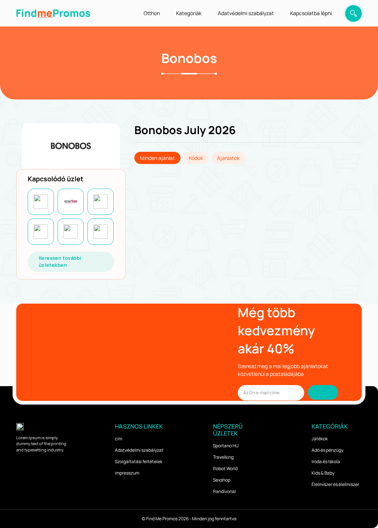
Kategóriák (189, 13)
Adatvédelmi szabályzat (246, 13)
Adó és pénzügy (327, 450)
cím (118, 439)
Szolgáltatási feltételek (138, 461)
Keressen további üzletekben (60, 262)
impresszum (127, 473)
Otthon (152, 13)
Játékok (320, 439)
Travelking (223, 457)
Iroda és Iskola (326, 461)
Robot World (225, 468)
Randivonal (224, 491)
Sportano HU (225, 446)
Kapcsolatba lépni (311, 13)
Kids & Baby (323, 473)
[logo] (53, 13)
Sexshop (221, 480)
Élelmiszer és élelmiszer (335, 484)
